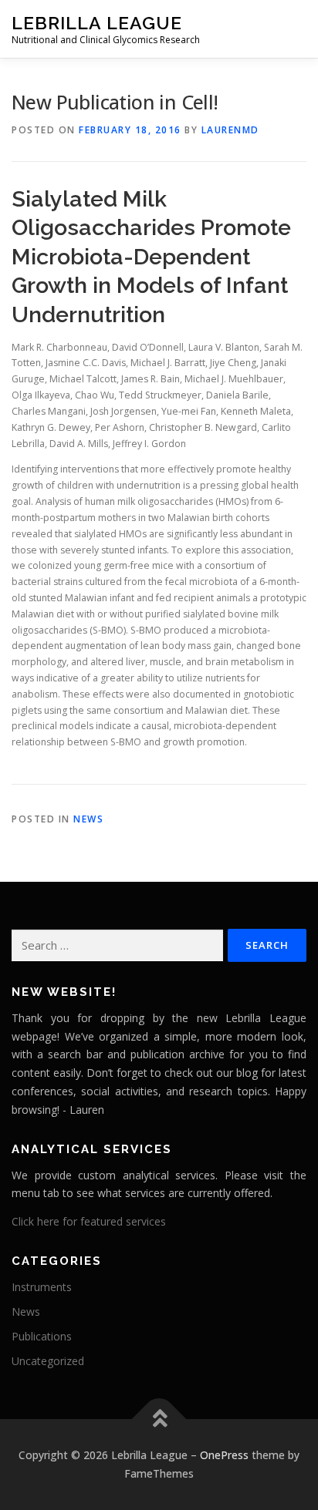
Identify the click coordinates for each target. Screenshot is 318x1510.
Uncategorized (48, 1361)
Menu (292, 28)
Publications (42, 1336)
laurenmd (230, 129)
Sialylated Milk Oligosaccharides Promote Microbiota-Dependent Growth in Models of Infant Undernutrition (151, 257)
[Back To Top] (159, 1419)
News (88, 819)
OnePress (224, 1455)
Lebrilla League (97, 22)
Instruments (42, 1287)
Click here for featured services (89, 1221)
